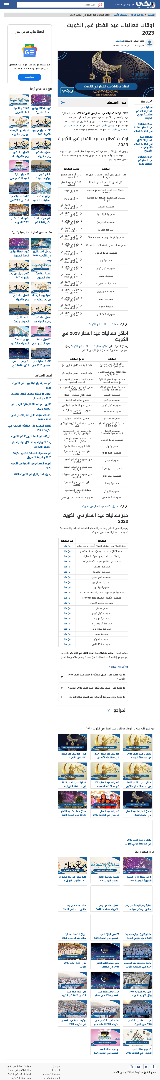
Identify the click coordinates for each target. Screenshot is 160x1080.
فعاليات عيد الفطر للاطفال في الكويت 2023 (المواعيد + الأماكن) (143, 143)
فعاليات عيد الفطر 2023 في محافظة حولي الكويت (143, 112)
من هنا (67, 546)
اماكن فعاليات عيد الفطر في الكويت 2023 (145, 160)
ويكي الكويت (107, 125)
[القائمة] (6, 4)
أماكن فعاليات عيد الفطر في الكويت (89, 346)
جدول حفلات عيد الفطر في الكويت (100, 506)
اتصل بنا (56, 1070)
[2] (108, 159)
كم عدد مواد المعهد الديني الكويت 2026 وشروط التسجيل (32, 455)
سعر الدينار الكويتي (21, 1078)
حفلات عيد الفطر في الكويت (103, 324)
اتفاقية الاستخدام (51, 1078)
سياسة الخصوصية (51, 1074)
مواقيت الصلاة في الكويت (18, 1066)
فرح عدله (119, 41)
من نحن (56, 1066)
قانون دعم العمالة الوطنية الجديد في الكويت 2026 (31, 406)
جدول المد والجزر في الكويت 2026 (32, 474)
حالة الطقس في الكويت (19, 1070)
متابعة (29, 77)
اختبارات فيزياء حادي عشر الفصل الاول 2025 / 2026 (30, 417)
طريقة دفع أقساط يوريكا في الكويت (31, 436)
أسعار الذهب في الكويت (19, 1074)
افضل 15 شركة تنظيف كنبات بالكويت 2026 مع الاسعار (31, 396)
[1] (110, 159)
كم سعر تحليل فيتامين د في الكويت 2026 (31, 385)
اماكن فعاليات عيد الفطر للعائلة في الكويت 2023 (143, 127)
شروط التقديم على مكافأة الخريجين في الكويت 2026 (29, 428)
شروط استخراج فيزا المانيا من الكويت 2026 (31, 465)
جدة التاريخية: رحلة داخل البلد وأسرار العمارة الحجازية (31, 444)
